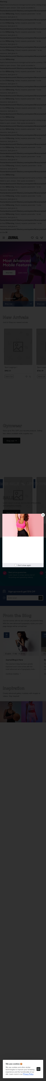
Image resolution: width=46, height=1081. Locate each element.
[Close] (43, 515)
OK (38, 1069)
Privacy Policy (28, 1074)
